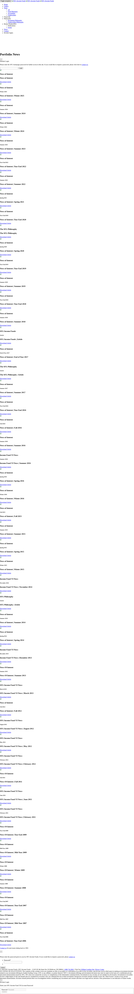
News (6, 29)
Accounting (11, 13)
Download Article (5, 82)
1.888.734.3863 (69, 969)
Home (6, 4)
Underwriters (12, 15)
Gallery (6, 6)
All (9, 10)
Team (5, 8)
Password (7, 960)
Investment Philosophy (15, 20)
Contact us (3, 948)
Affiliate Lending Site (87, 969)
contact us (85, 64)
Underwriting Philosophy (16, 22)
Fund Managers (13, 11)
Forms (10, 27)
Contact (6, 31)
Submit (4, 992)
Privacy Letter (99, 969)
